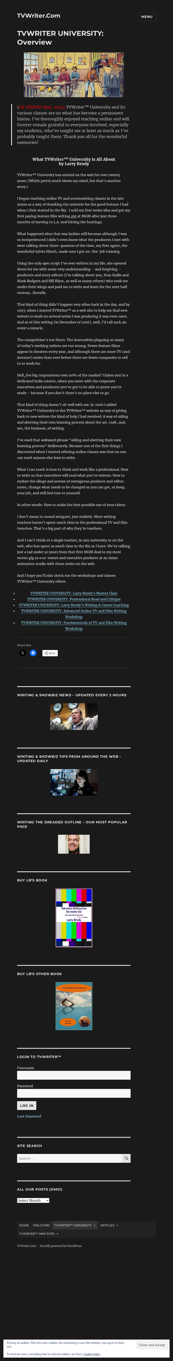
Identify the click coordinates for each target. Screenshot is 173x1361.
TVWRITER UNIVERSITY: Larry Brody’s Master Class (73, 593)
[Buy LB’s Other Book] (74, 1006)
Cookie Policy (92, 1354)
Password (25, 1086)
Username (25, 1068)
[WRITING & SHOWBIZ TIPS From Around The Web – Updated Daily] (74, 782)
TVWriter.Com (38, 15)
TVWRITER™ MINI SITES (37, 1234)
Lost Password (29, 1116)
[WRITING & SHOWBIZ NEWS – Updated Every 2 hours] (74, 716)
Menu (147, 17)
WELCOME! (41, 1225)
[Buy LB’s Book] (74, 917)
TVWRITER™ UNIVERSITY (73, 1225)
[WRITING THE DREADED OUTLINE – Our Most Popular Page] (74, 844)
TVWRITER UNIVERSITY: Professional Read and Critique (74, 599)
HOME (24, 1225)
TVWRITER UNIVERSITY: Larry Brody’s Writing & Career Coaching (74, 605)
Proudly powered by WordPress (61, 1246)
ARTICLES (107, 1225)
